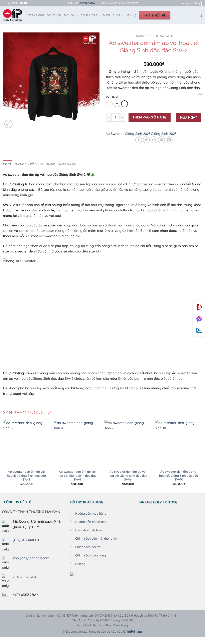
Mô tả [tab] (7, 164)
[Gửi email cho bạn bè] (154, 139)
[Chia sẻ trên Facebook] (138, 139)
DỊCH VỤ (69, 15)
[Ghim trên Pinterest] (161, 139)
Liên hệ (131, 15)
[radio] (109, 104)
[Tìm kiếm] (200, 15)
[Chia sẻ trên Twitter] (146, 139)
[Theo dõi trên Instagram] (9, 3)
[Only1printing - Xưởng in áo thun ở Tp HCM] (12, 15)
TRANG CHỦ (36, 15)
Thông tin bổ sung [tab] (28, 164)
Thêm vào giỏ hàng (149, 117)
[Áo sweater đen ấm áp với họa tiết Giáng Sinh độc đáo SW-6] (128, 443)
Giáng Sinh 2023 (164, 133)
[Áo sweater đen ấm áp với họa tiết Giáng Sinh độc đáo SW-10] (178, 443)
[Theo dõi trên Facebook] (5, 3)
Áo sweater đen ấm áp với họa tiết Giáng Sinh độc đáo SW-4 (77, 475)
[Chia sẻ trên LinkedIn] (169, 139)
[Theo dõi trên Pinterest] (21, 3)
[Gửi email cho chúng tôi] (13, 3)
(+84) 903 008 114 (25, 540)
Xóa (200, 94)
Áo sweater (164, 36)
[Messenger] (199, 319)
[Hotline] (199, 307)
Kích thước (112, 97)
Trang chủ (142, 36)
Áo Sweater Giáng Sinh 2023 (128, 133)
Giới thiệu (54, 15)
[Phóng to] (8, 124)
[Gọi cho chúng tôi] (17, 3)
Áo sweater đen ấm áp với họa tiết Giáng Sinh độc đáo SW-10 (178, 475)
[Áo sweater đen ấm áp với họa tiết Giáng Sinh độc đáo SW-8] (26, 443)
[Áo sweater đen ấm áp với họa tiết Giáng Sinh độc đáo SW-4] (77, 443)
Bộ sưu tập (89, 15)
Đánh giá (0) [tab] (67, 164)
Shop (116, 15)
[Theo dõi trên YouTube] (25, 3)
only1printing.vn (24, 576)
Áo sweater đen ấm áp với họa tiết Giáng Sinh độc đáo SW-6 (128, 475)
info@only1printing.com (30, 558)
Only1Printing (132, 631)
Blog (106, 15)
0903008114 (87, 3)
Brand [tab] (50, 164)
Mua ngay (188, 117)
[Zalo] (199, 330)
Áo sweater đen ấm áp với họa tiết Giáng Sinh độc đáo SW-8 (26, 475)
